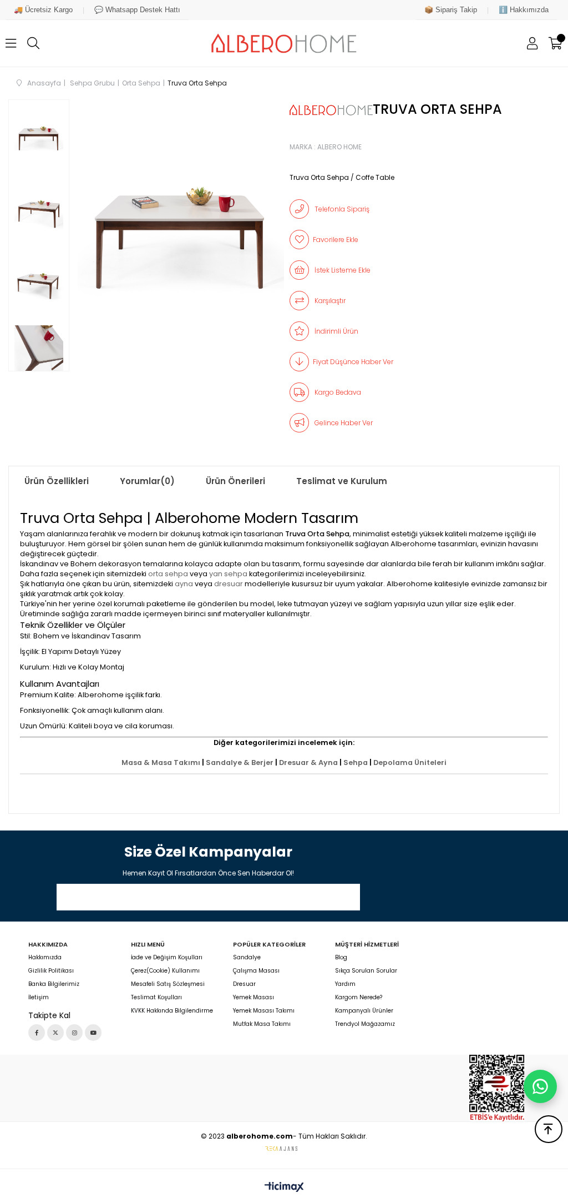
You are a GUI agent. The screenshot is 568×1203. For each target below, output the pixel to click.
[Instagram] (74, 1032)
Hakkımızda (45, 958)
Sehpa (355, 762)
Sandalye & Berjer (239, 762)
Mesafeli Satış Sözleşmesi (168, 984)
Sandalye (247, 958)
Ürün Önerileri (235, 481)
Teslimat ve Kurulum (341, 481)
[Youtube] (93, 1032)
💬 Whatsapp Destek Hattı (137, 10)
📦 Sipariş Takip (450, 10)
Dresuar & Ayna (308, 762)
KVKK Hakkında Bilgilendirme (172, 1011)
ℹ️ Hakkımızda (524, 10)
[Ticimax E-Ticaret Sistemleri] (284, 1188)
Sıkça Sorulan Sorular (366, 971)
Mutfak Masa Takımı (262, 1024)
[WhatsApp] (540, 1086)
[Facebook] (36, 1032)
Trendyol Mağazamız (365, 1024)
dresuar (228, 583)
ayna (184, 583)
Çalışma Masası (256, 971)
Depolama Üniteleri (410, 762)
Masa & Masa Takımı (160, 762)
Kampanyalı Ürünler (364, 1011)
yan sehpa (228, 573)
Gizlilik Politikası (51, 971)
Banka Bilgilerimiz (53, 984)
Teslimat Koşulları (156, 997)
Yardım (345, 984)
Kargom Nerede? (358, 997)
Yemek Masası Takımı (264, 1011)
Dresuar (244, 984)
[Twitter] (55, 1032)
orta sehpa (168, 573)
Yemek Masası (253, 997)
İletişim (38, 997)
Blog (341, 958)
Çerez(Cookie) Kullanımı (165, 971)
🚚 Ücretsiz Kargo (43, 10)
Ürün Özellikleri (56, 481)
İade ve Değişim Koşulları (166, 958)
